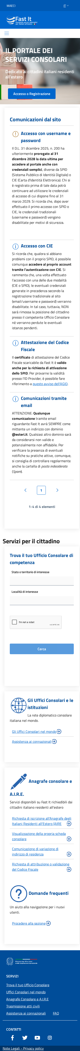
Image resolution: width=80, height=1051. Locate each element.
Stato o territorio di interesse (30, 572)
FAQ (56, 1013)
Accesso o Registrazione (31, 93)
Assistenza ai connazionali (32, 741)
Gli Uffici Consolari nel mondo (34, 731)
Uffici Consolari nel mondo (26, 992)
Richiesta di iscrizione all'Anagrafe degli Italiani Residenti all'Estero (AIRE (41, 821)
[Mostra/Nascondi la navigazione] (7, 33)
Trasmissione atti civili (23, 1006)
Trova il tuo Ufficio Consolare (27, 985)
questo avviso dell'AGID (50, 383)
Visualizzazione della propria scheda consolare (39, 836)
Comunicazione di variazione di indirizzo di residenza (35, 851)
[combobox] (42, 580)
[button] (66, 6)
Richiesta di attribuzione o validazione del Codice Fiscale (40, 866)
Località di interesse (25, 591)
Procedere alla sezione (29, 923)
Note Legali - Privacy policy (23, 1048)
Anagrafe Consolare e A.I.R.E (27, 999)
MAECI (11, 5)
